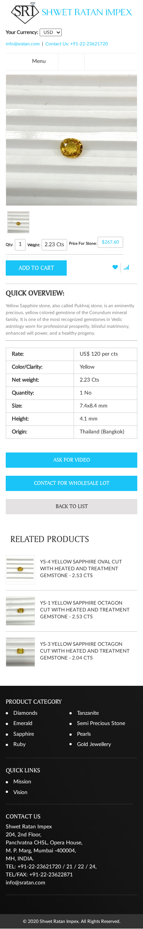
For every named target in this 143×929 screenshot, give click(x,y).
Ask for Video (71, 460)
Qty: (9, 245)
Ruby (19, 744)
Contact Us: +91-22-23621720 (76, 44)
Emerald (22, 723)
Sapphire (23, 734)
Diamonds (25, 713)
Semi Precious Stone (101, 723)
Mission (22, 782)
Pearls (84, 734)
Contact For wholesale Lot (71, 483)
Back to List (72, 506)
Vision (20, 792)
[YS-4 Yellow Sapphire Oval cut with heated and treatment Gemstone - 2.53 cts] (20, 569)
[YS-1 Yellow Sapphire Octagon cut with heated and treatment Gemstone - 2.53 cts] (20, 611)
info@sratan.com (23, 44)
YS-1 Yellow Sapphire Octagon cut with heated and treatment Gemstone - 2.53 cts (85, 610)
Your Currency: (22, 32)
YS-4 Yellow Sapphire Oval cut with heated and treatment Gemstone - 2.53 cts (81, 569)
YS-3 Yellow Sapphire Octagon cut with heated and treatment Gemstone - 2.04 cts (85, 651)
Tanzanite (88, 713)
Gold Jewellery (94, 744)
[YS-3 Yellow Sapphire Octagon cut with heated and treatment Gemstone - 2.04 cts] (20, 652)
